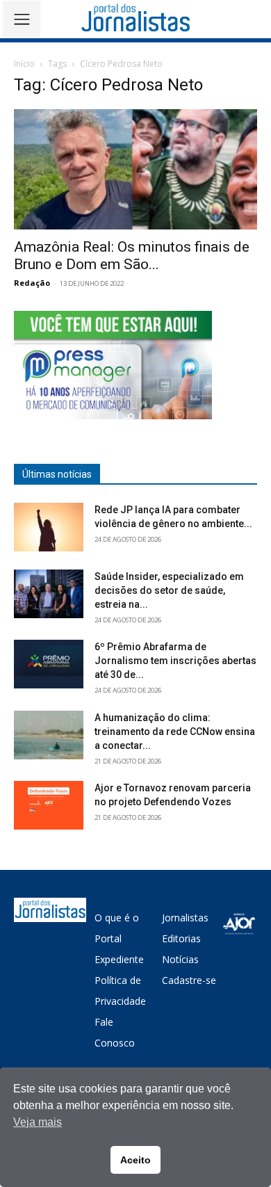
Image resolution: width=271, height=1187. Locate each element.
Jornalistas (185, 917)
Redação (32, 282)
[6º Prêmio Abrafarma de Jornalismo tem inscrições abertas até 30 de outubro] (48, 664)
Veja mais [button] (37, 1122)
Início (24, 64)
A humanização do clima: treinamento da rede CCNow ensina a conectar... (175, 731)
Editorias (181, 938)
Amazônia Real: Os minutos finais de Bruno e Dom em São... (131, 256)
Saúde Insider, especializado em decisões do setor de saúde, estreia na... (169, 590)
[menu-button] (21, 19)
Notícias (180, 959)
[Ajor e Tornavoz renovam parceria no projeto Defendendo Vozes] (48, 805)
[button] (250, 19)
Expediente (119, 959)
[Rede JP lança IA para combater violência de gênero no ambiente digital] (48, 527)
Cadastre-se (189, 980)
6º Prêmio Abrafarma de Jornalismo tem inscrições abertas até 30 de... (175, 660)
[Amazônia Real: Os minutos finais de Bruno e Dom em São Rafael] (135, 169)
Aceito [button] (135, 1159)
